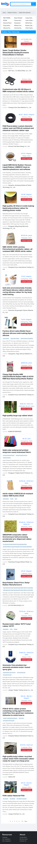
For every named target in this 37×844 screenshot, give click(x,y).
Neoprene (17, 23)
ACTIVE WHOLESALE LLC (16, 605)
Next (26, 821)
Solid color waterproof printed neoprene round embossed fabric (17, 451)
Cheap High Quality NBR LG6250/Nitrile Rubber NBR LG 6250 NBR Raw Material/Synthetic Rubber (18, 376)
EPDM (5, 20)
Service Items (24, 839)
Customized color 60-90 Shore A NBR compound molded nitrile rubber (18, 90)
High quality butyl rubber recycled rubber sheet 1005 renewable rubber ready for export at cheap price (18, 758)
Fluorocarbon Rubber (18, 20)
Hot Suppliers (6, 839)
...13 (22, 821)
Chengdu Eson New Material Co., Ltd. (19, 107)
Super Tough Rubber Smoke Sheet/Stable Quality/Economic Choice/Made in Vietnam (16, 52)
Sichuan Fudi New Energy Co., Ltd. (19, 146)
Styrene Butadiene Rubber (18, 28)
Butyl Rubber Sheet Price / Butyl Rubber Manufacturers (16, 584)
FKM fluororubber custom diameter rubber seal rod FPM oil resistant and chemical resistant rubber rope (18, 128)
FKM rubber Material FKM (13, 796)
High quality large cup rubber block (18, 415)
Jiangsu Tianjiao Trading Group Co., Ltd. (20, 690)
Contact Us (23, 841)
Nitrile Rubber (29, 23)
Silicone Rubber (7, 28)
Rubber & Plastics (12, 12)
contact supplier (26, 44)
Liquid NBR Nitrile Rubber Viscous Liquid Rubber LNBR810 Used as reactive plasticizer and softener (17, 167)
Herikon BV (11, 777)
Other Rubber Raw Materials (29, 28)
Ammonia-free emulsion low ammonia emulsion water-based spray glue (16, 667)
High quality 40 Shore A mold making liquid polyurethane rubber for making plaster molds (18, 208)
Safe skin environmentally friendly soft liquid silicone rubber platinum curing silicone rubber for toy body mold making (17, 291)
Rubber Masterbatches (29, 25)
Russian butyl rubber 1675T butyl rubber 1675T (17, 625)
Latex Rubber (29, 20)
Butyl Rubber (18, 18)
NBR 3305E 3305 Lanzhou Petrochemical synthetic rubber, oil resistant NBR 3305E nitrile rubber (17, 249)
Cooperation (23, 837)
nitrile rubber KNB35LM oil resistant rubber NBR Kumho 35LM (18, 495)
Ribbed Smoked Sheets (18, 25)
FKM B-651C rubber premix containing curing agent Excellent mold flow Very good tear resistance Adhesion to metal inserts (18, 712)
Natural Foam (7, 23)
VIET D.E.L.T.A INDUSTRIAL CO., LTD (19, 70)
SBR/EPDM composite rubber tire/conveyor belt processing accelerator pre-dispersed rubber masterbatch (17, 538)
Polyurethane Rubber (7, 25)
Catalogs (4, 837)
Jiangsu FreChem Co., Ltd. (16, 814)
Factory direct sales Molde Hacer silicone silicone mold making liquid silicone (18, 333)
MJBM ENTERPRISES (14, 431)
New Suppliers (6, 841)
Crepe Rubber (29, 18)
